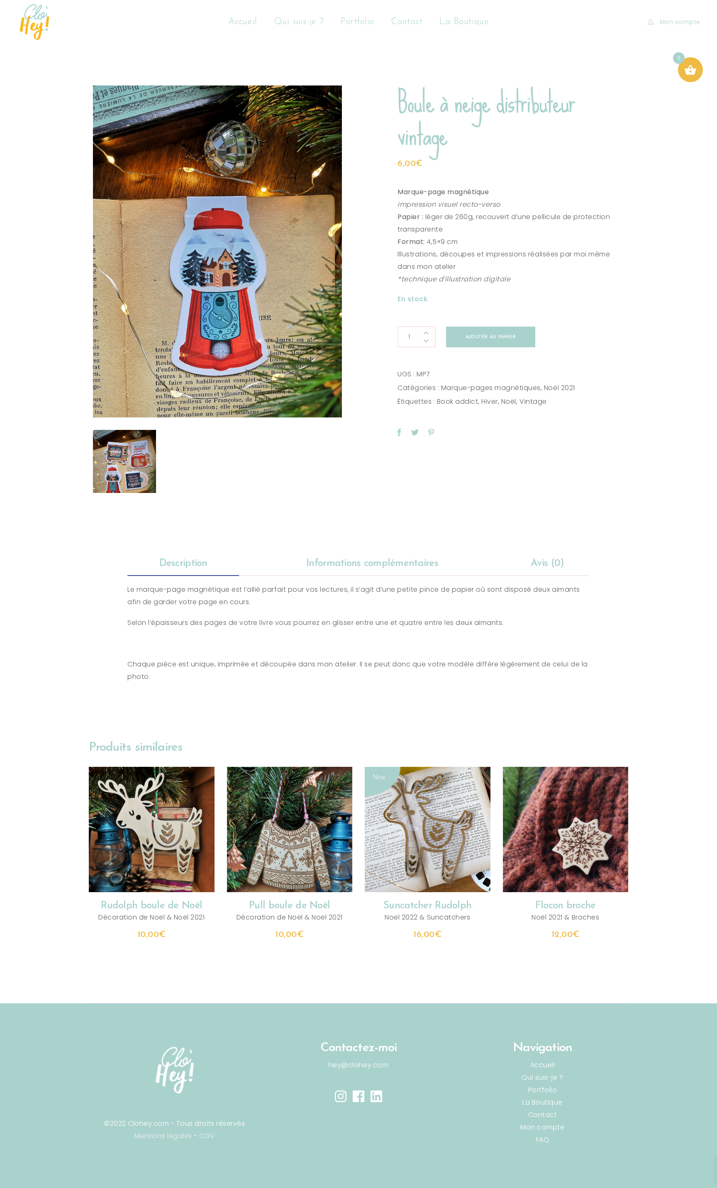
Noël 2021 (559, 388)
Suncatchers (449, 917)
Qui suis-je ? (542, 1077)
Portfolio (542, 1090)
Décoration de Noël (131, 917)
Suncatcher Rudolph (427, 906)
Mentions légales (163, 1136)
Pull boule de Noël (289, 906)
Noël (508, 401)
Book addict (457, 401)
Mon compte (542, 1127)
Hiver (489, 401)
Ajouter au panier (491, 337)
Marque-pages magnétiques (491, 388)
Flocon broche (565, 906)
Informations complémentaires (372, 563)
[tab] (183, 564)
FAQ (542, 1139)
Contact (542, 1115)
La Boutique (542, 1102)
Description (183, 563)
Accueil (542, 1065)
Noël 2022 (401, 917)
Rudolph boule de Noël (151, 906)
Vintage (533, 401)
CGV (207, 1136)
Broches (586, 917)
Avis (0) (547, 563)
